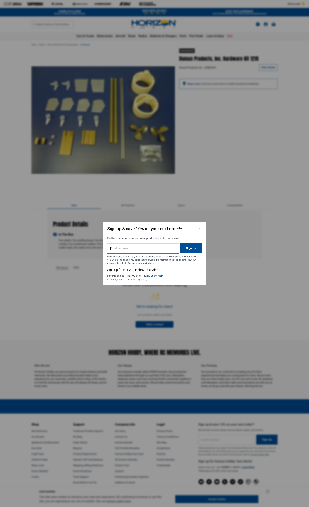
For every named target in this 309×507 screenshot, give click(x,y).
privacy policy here (145, 263)
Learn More (157, 275)
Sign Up (191, 248)
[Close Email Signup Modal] (199, 228)
